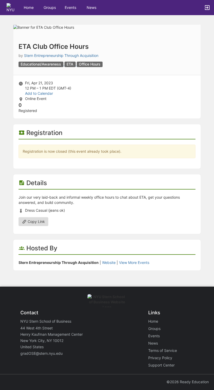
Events (70, 7)
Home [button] (29, 7)
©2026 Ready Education (188, 382)
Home (153, 321)
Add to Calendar (39, 93)
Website (109, 262)
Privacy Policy (160, 358)
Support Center (161, 365)
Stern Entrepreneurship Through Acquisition (61, 55)
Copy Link (36, 221)
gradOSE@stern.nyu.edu (41, 353)
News (91, 7)
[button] (11, 7)
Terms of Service (162, 350)
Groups (50, 7)
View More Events (134, 262)
